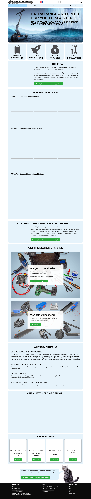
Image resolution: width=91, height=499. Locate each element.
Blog (35, 6)
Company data (16, 488)
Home (17, 6)
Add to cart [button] (73, 459)
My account (64, 2)
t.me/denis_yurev (47, 491)
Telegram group (65, 376)
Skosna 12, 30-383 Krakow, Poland (52, 486)
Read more (18, 459)
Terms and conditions (18, 491)
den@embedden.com (48, 490)
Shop (54, 6)
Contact (73, 6)
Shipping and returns (17, 490)
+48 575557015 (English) (49, 488)
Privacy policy (16, 486)
